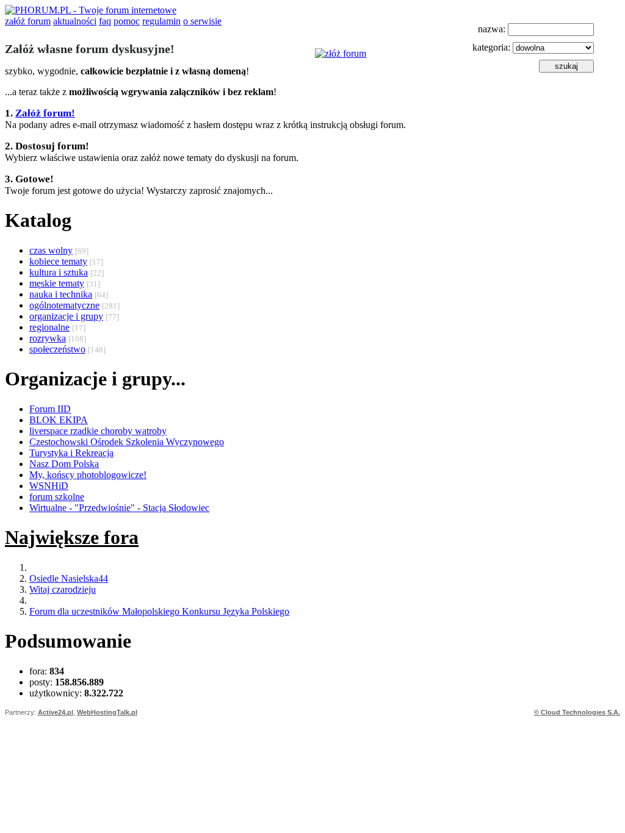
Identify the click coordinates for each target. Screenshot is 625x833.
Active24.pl (55, 712)
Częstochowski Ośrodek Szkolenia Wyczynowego (126, 442)
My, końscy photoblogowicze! (87, 475)
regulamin (161, 21)
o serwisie (202, 21)
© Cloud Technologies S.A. (577, 712)
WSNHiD (48, 486)
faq (105, 21)
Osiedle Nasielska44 (68, 578)
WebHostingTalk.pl (107, 712)
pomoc (127, 21)
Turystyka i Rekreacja (71, 453)
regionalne (49, 327)
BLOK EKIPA (58, 420)
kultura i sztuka (58, 272)
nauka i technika (60, 294)
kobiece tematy (58, 261)
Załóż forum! (45, 113)
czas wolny (51, 250)
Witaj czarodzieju (62, 589)
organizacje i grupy (66, 316)
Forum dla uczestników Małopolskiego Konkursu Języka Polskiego (159, 611)
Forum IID (50, 409)
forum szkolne (56, 497)
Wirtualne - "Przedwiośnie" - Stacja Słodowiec (119, 507)
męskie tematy (56, 283)
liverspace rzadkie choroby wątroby (98, 431)
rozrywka (47, 338)
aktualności (74, 21)
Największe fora (72, 537)
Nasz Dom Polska (64, 464)
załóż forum (28, 21)
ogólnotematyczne (64, 305)
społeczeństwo (57, 349)
